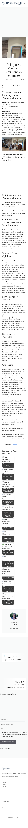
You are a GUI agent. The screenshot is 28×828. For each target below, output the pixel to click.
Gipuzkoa (6, 801)
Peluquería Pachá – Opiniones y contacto (12, 658)
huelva (5, 799)
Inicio (1, 749)
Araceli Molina (21, 80)
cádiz (5, 788)
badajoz (5, 791)
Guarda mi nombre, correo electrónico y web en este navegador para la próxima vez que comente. (14, 735)
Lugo (4, 784)
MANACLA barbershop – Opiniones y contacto (15, 684)
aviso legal (6, 795)
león (4, 786)
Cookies (5, 797)
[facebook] (2, 807)
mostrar (15, 444)
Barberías (7, 749)
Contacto (6, 793)
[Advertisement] (14, 22)
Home (4, 782)
